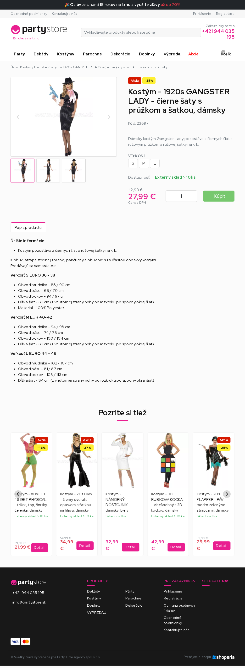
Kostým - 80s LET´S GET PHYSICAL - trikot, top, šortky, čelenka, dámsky (31, 502)
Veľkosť (136, 156)
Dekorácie (134, 605)
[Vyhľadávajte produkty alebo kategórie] (198, 32)
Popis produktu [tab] (28, 227)
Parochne (133, 598)
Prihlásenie (202, 13)
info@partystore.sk (29, 602)
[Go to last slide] (18, 117)
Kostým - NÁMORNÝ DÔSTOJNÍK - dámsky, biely (118, 502)
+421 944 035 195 (28, 592)
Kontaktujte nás (64, 13)
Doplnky (93, 605)
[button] (20, 54)
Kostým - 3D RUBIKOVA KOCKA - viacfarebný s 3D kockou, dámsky (167, 502)
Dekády (93, 591)
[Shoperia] (223, 657)
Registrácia (225, 13)
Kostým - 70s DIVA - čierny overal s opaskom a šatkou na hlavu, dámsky (76, 502)
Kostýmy (94, 598)
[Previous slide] (18, 494)
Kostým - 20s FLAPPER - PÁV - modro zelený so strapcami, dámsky (213, 502)
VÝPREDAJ (96, 612)
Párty (129, 591)
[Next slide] (109, 117)
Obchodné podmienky (29, 13)
